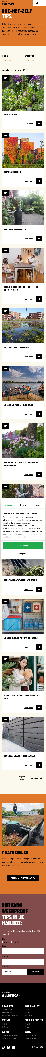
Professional (15, 942)
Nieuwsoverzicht (7, 1012)
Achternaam (5, 966)
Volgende (34, 778)
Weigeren (23, 554)
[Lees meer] (23, 102)
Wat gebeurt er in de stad (10, 1015)
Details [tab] (23, 505)
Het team (5, 1027)
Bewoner (4, 942)
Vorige (10, 778)
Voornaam (5, 956)
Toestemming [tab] (8, 505)
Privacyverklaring (30, 1035)
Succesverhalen (7, 1009)
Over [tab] (38, 505)
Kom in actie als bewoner (10, 1035)
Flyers (27, 1027)
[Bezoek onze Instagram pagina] (3, 1047)
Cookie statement (30, 1038)
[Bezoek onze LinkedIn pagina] (13, 1047)
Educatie (27, 1012)
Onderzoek (28, 1015)
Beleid (27, 1009)
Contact (4, 1024)
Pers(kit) (27, 1024)
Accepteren (23, 546)
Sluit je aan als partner (9, 1038)
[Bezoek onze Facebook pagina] (8, 1047)
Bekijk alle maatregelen (23, 878)
